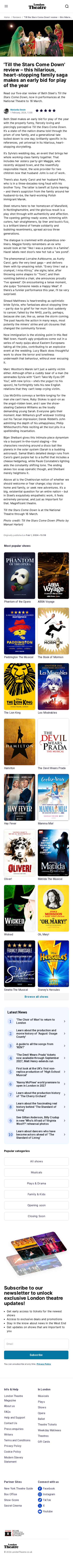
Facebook (49, 1488)
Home (7, 17)
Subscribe (36, 1355)
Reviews (17, 17)
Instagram (49, 1494)
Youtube (48, 1511)
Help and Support (14, 1417)
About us (9, 1406)
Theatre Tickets (47, 1424)
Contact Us (10, 1423)
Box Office (10, 1494)
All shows (36, 1161)
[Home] (37, 6)
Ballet (41, 1419)
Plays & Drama (36, 1183)
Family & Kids (36, 1194)
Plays (41, 1401)
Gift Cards (44, 1441)
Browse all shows (36, 996)
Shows (42, 1407)
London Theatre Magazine (13, 1398)
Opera (41, 1413)
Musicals (36, 1172)
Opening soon (37, 1205)
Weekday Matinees (49, 1430)
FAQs (7, 1411)
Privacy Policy (44, 1364)
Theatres (43, 1436)
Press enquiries (13, 1429)
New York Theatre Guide (18, 1488)
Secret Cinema (13, 1505)
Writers (8, 1434)
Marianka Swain (17, 110)
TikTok (47, 1500)
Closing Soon (36, 1216)
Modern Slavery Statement (13, 1459)
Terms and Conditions (17, 1440)
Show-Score (11, 1500)
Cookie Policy (12, 1451)
